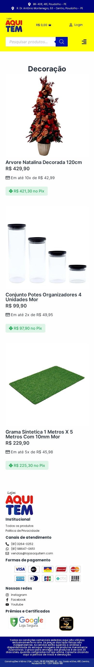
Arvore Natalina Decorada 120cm (44, 162)
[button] (84, 42)
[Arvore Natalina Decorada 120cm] (47, 115)
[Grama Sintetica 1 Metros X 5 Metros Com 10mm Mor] (47, 385)
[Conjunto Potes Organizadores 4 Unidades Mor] (47, 248)
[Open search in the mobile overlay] (36, 42)
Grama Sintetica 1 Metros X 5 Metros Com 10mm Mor (39, 434)
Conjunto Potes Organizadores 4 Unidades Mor (43, 297)
